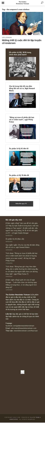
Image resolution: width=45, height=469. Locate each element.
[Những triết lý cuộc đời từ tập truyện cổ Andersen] (22, 23)
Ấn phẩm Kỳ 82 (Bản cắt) (15, 239)
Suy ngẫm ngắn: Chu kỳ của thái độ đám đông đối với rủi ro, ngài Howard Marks (22, 246)
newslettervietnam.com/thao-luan (26, 331)
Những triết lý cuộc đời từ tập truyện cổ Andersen (21, 41)
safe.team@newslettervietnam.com (23, 328)
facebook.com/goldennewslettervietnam (20, 326)
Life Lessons (7, 37)
